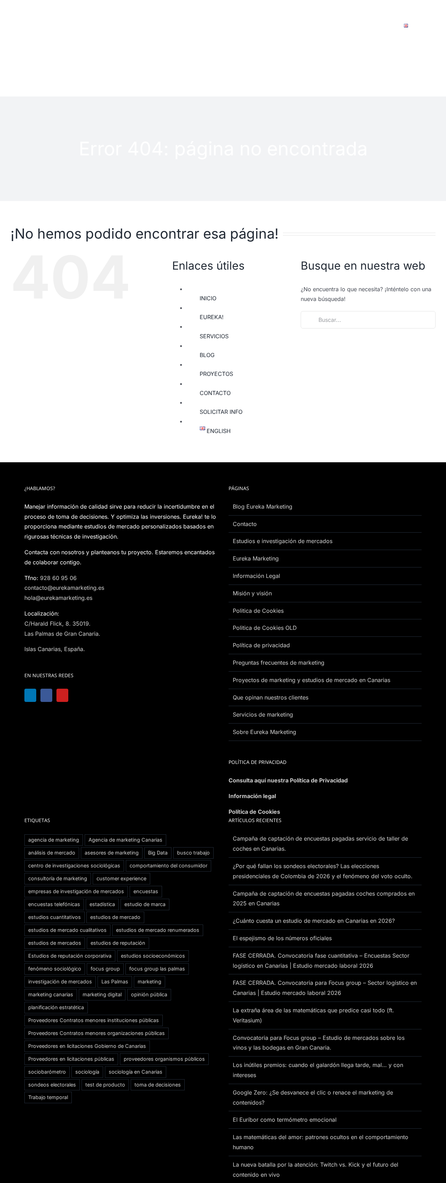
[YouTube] (65, 695)
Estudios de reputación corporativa (70, 956)
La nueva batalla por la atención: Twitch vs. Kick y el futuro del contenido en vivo (315, 1169)
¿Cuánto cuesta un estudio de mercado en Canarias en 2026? (314, 920)
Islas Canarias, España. (54, 648)
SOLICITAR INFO (221, 411)
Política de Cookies (254, 811)
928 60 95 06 (58, 577)
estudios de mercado (115, 917)
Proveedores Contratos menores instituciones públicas (93, 1020)
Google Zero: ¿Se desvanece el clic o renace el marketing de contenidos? (313, 1097)
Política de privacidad (261, 645)
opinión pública (149, 994)
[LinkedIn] (31, 695)
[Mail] (100, 695)
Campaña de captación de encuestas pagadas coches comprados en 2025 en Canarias (324, 898)
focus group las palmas (157, 969)
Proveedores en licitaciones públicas (71, 1059)
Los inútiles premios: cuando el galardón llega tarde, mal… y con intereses (318, 1069)
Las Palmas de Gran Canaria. (62, 633)
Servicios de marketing (263, 714)
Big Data (158, 853)
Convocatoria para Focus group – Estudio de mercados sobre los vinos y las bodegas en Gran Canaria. (319, 1042)
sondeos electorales (52, 1085)
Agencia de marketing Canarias (125, 840)
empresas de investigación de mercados (76, 891)
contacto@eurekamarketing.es (64, 587)
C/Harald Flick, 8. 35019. (57, 623)
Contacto (245, 523)
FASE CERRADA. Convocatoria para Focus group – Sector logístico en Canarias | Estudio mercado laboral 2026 (325, 987)
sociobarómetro (47, 1072)
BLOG (207, 354)
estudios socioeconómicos (153, 956)
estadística (102, 904)
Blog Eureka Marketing (262, 506)
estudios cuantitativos (54, 917)
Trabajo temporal (48, 1097)
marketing (149, 981)
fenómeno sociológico (54, 969)
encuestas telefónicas (54, 904)
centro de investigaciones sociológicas (74, 865)
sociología (87, 1072)
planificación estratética (56, 1007)
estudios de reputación (118, 943)
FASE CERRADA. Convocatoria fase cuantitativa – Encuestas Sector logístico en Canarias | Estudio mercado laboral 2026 (321, 960)
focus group (105, 969)
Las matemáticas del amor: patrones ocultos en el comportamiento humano (320, 1142)
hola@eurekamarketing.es (58, 597)
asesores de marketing (112, 853)
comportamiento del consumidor (168, 865)
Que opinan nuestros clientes (270, 697)
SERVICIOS (214, 336)
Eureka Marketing (256, 558)
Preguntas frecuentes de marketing (278, 662)
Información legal (252, 795)
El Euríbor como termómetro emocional (285, 1119)
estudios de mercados (54, 943)
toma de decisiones (157, 1085)
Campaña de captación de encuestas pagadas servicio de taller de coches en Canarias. (320, 843)
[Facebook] (48, 695)
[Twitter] (83, 695)
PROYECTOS (216, 373)
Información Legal (256, 575)
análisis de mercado (51, 853)
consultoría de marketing (57, 878)
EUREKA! (212, 317)
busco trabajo (193, 853)
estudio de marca (145, 904)
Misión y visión (252, 593)
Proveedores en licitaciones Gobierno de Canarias (87, 1046)
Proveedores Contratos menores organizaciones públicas (96, 1033)
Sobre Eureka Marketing (264, 731)
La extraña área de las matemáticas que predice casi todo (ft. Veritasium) (313, 1015)
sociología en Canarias (135, 1072)
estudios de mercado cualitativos (67, 930)
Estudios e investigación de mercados (282, 541)
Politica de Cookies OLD (265, 627)
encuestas (145, 891)
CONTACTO (215, 392)
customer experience (121, 878)
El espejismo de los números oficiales (282, 938)
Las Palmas (114, 981)
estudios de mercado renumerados (157, 930)
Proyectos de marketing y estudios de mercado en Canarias (311, 679)
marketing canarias (50, 994)
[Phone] (118, 695)
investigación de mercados (60, 981)
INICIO (208, 298)
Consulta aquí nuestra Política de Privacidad (288, 780)
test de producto (105, 1085)
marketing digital (102, 994)
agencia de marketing (53, 840)
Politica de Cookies (258, 610)
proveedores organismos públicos (164, 1059)
